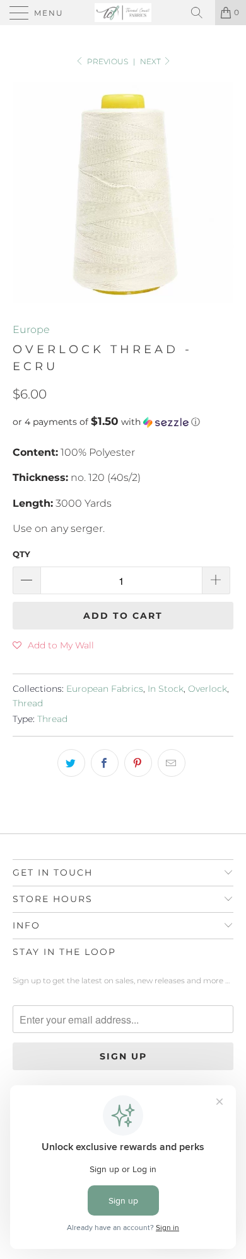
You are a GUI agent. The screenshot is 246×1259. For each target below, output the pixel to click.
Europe (31, 330)
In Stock (166, 688)
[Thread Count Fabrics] (123, 12)
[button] (123, 421)
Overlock (207, 688)
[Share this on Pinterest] (138, 763)
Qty (21, 554)
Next (151, 61)
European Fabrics (104, 688)
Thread (28, 703)
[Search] (201, 12)
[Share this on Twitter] (71, 763)
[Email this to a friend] (171, 763)
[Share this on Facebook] (105, 763)
